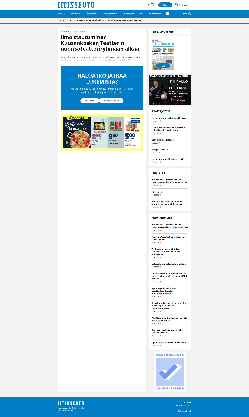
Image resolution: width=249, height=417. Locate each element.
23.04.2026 (100, 20)
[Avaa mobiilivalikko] (167, 13)
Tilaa (165, 5)
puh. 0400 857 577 (66, 410)
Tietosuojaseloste (183, 405)
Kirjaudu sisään (111, 100)
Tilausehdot (185, 403)
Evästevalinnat (184, 411)
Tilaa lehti (89, 100)
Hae (185, 13)
